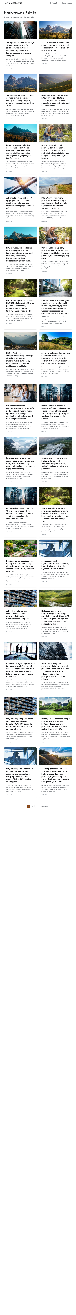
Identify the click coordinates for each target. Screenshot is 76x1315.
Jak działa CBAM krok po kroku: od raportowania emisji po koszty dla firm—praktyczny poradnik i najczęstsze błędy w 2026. (20, 100)
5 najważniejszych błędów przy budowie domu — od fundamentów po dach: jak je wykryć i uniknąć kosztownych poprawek (55, 463)
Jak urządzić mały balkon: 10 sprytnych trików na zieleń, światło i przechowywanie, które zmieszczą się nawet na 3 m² (20, 203)
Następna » (44, 806)
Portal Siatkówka (13, 3)
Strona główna (67, 3)
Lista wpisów (55, 3)
